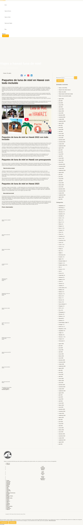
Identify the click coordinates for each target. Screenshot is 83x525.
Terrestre (60, 336)
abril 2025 (61, 131)
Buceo (60, 228)
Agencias (60, 209)
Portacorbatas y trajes (63, 322)
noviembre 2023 (62, 166)
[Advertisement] (41, 46)
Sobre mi (8, 463)
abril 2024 (61, 156)
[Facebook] (22, 76)
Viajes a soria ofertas (63, 87)
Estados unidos (62, 265)
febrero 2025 (61, 135)
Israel (60, 281)
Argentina (61, 213)
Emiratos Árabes (62, 260)
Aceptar (12, 522)
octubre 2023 (61, 168)
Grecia (60, 273)
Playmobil (61, 318)
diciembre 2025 (62, 115)
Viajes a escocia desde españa (65, 95)
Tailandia (60, 334)
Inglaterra (60, 279)
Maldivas (60, 289)
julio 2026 (60, 100)
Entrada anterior (5, 388)
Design (60, 248)
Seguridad (61, 330)
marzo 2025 (61, 133)
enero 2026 (61, 113)
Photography (61, 312)
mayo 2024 (61, 154)
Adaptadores (61, 205)
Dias (60, 250)
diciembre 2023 (62, 164)
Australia (60, 215)
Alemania (60, 211)
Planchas (60, 314)
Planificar (60, 316)
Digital (60, 252)
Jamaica (60, 283)
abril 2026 (61, 106)
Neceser (60, 299)
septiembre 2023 (62, 170)
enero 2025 (61, 137)
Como (60, 238)
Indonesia (61, 277)
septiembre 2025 (62, 121)
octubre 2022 (61, 193)
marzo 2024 (61, 158)
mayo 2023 (61, 178)
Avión (60, 217)
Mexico (60, 295)
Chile (60, 232)
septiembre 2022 (62, 195)
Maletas (60, 291)
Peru (60, 310)
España (60, 263)
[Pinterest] (28, 76)
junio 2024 (61, 152)
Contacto (8, 464)
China (60, 234)
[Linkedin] (31, 76)
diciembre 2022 (62, 188)
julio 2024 (60, 149)
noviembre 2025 (62, 117)
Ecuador (60, 256)
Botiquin (60, 226)
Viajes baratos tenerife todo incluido (66, 93)
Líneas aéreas (61, 287)
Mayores (60, 293)
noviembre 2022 (62, 190)
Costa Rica (61, 240)
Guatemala (61, 275)
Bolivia (60, 224)
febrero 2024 (61, 160)
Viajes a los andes (62, 91)
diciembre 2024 (62, 139)
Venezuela (61, 340)
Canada (60, 230)
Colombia (61, 236)
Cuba (60, 242)
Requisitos (61, 328)
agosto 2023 (61, 172)
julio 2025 (60, 125)
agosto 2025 (61, 123)
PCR (60, 308)
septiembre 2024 (62, 145)
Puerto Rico (8, 508)
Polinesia (60, 320)
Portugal (60, 324)
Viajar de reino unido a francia (64, 89)
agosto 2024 (61, 147)
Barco (60, 219)
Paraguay (61, 306)
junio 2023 (61, 176)
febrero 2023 (61, 184)
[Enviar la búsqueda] (75, 77)
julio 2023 (60, 174)
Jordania (60, 285)
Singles (60, 332)
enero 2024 (61, 162)
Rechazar (4, 522)
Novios (5, 73)
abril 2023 (61, 180)
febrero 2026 (61, 111)
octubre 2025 (61, 119)
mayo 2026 (61, 104)
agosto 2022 (61, 197)
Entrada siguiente (6, 389)
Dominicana (61, 254)
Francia (60, 269)
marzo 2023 (61, 182)
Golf (59, 271)
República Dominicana (10, 492)
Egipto (60, 258)
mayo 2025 (61, 129)
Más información (52, 520)
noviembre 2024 (62, 141)
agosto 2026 (61, 98)
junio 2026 (61, 102)
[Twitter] (25, 76)
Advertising (61, 207)
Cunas (60, 244)
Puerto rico (61, 326)
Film (59, 267)
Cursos (60, 246)
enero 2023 (61, 186)
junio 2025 (61, 127)
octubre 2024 (61, 143)
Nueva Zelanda (62, 304)
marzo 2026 (61, 108)
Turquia (60, 338)
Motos (60, 297)
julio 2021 (60, 199)
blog (59, 222)
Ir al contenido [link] (3, 0)
